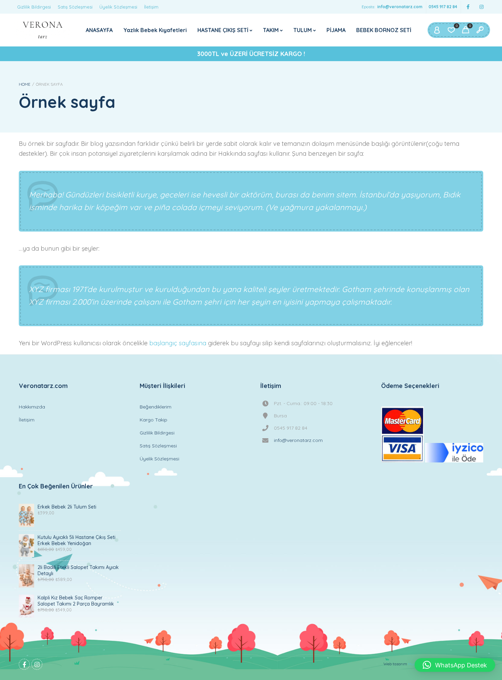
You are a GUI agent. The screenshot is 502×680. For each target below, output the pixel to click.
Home (24, 84)
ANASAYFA (99, 30)
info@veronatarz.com (399, 6)
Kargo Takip (153, 420)
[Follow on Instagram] (481, 7)
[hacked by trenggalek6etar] (43, 30)
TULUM (302, 30)
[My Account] (437, 30)
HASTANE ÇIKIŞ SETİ (222, 30)
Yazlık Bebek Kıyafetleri (155, 30)
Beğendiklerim (155, 407)
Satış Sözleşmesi (75, 7)
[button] (455, 665)
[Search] (480, 30)
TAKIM (271, 30)
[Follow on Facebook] (468, 7)
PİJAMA (336, 30)
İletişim (151, 7)
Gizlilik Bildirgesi (34, 7)
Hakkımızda (32, 407)
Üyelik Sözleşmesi (118, 7)
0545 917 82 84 (443, 6)
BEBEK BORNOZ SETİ (383, 30)
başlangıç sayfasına (177, 343)
